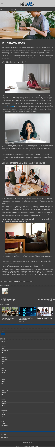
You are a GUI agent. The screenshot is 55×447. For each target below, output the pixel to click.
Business (6, 9)
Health (3, 379)
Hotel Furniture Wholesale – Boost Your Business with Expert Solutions (9, 318)
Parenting (4, 403)
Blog (3, 343)
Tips (3, 421)
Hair (3, 377)
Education (4, 355)
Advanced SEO (39, 265)
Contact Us (25, 446)
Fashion (4, 361)
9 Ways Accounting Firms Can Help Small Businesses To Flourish (9, 300)
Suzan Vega (5, 45)
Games (3, 372)
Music (3, 399)
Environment (4, 359)
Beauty (3, 341)
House (3, 383)
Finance (3, 363)
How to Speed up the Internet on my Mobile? (44, 299)
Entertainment (5, 357)
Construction (5, 350)
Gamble (4, 370)
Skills (31, 281)
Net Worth (4, 401)
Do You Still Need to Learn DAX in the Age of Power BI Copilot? (45, 317)
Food (3, 368)
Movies (3, 396)
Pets (3, 408)
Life (3, 388)
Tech (3, 419)
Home (2, 9)
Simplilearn (7, 56)
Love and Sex (5, 390)
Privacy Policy (19, 446)
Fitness (3, 366)
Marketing (4, 392)
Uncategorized (5, 425)
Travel (3, 423)
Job (24, 281)
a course (18, 210)
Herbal (3, 381)
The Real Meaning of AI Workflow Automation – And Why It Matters (26, 318)
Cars (3, 348)
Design (3, 352)
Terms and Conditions (34, 446)
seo (27, 281)
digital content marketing (9, 106)
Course (10, 281)
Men (3, 394)
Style (3, 416)
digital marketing (17, 281)
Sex (3, 412)
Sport (3, 414)
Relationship (4, 410)
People (3, 405)
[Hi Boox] (27, 3)
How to (3, 385)
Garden (3, 374)
